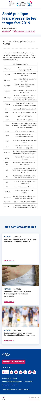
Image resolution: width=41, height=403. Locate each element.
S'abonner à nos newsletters (13, 362)
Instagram (34, 372)
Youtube (21, 372)
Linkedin (25, 372)
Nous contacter (6, 385)
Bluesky (30, 372)
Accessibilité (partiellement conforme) (12, 381)
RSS (6, 372)
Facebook (16, 372)
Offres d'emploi (28, 381)
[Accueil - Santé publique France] (20, 3)
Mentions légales (6, 378)
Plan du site (15, 385)
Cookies (15, 378)
